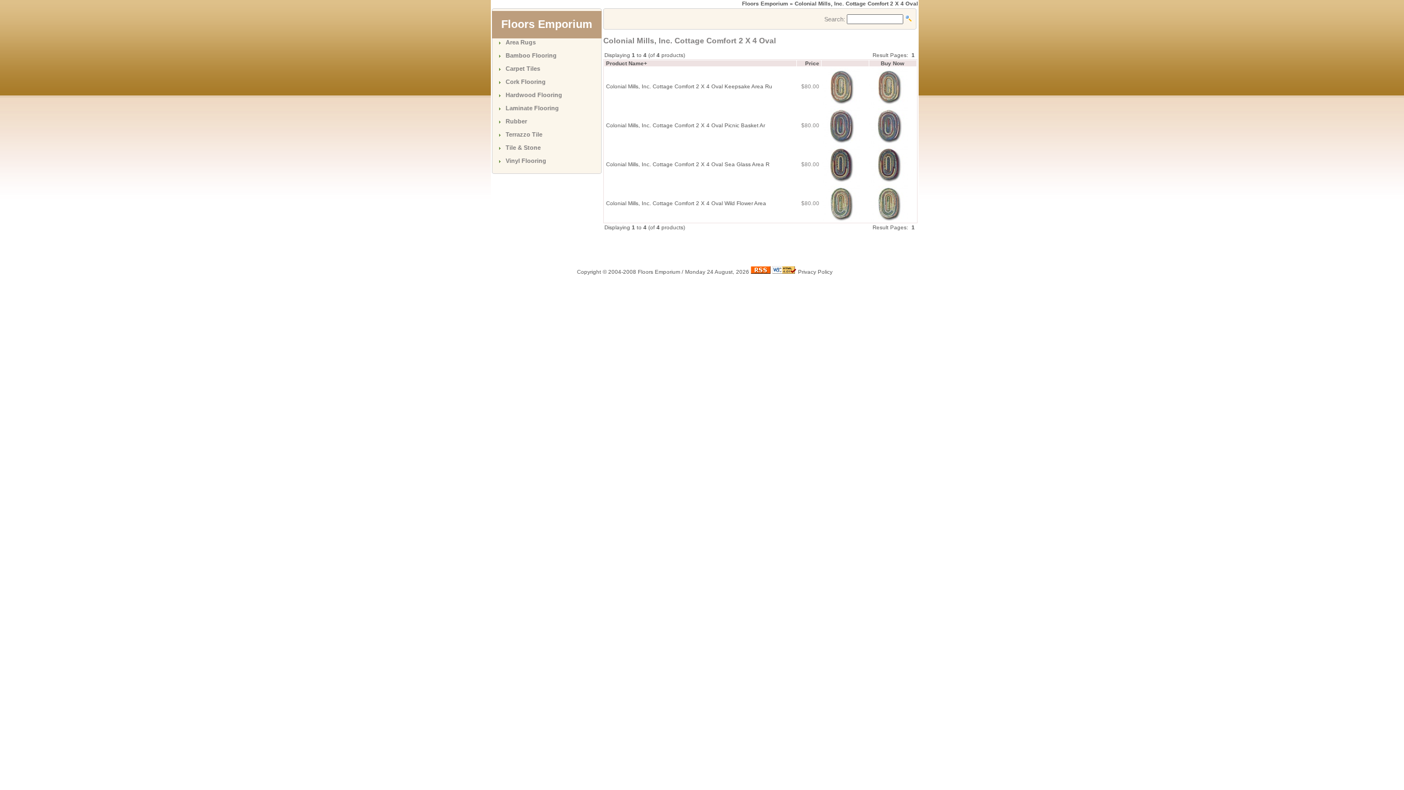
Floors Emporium (765, 4)
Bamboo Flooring (531, 55)
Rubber (516, 121)
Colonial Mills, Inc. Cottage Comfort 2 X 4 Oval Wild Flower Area (686, 203)
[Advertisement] (731, 248)
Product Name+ (626, 63)
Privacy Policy (815, 272)
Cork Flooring (526, 81)
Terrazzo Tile (524, 134)
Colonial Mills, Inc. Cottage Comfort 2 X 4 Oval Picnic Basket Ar (685, 125)
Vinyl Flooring (526, 160)
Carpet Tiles (523, 68)
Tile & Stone (523, 147)
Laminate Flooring (532, 108)
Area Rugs (521, 42)
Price (812, 63)
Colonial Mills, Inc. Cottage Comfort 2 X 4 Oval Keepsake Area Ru (689, 86)
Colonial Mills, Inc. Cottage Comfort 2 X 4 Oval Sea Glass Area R (687, 164)
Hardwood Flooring (534, 95)
